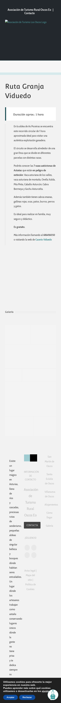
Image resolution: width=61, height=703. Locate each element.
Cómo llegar (49, 515)
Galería (49, 525)
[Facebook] (33, 555)
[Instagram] (27, 555)
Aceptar (10, 697)
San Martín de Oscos (49, 461)
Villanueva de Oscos (49, 494)
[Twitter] (33, 548)
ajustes (46, 691)
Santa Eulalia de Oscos (49, 479)
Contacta (32, 525)
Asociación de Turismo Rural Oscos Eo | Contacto (30, 11)
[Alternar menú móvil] (54, 25)
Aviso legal (29, 570)
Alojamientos (49, 504)
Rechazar (27, 697)
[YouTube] (27, 548)
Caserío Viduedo (43, 239)
